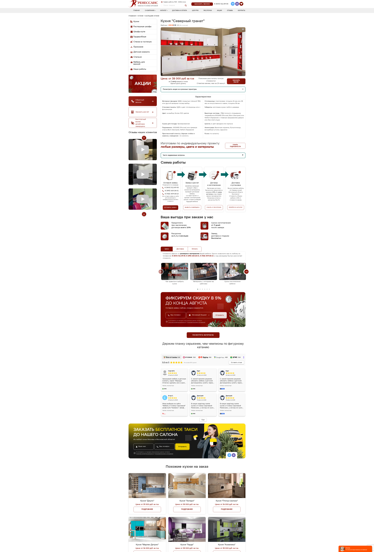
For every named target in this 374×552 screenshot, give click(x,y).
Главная (136, 10)
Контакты (241, 10)
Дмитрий (229, 395)
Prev (144, 138)
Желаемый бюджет (199, 315)
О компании (149, 10)
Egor (227, 371)
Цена (167, 249)
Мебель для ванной (139, 63)
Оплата (195, 249)
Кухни (140, 16)
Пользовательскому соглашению (196, 322)
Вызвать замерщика (192, 207)
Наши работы (139, 69)
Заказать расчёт (236, 81)
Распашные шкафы (142, 27)
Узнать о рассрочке (214, 207)
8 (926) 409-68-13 (221, 6)
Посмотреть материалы (203, 335)
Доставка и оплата (179, 10)
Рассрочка (208, 10)
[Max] (237, 4)
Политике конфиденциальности (177, 322)
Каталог (163, 10)
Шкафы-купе (139, 32)
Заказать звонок (202, 4)
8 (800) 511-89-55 (221, 4)
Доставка (180, 249)
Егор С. (170, 395)
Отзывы (230, 10)
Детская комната (141, 52)
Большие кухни (152, 16)
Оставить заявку (170, 207)
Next (144, 214)
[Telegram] (233, 4)
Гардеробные (139, 37)
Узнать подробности (235, 145)
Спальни (137, 57)
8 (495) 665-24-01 (221, 1)
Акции (219, 10)
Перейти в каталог (236, 207)
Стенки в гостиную (142, 42)
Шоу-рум (195, 10)
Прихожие (138, 47)
